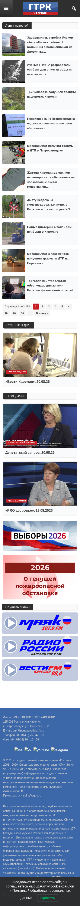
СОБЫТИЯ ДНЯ (18, 325)
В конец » (42, 313)
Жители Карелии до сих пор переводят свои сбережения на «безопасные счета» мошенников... (51, 179)
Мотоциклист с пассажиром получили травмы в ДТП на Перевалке (48, 258)
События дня (16, 371)
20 (14, 313)
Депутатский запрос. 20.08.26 (30, 452)
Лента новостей (16, 25)
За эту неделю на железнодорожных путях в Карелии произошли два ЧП (48, 204)
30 (22, 313)
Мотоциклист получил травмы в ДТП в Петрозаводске (50, 148)
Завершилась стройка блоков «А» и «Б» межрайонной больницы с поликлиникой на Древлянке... (50, 44)
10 (6, 313)
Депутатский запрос (21, 442)
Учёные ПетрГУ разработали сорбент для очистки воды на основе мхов (49, 69)
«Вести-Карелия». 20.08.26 (27, 381)
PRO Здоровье (16, 500)
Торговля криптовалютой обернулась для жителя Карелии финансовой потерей (50, 285)
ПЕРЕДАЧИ (15, 396)
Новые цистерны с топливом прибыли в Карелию (49, 229)
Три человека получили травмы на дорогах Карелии (51, 94)
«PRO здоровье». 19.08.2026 (29, 510)
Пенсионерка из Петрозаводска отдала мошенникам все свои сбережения (51, 123)
